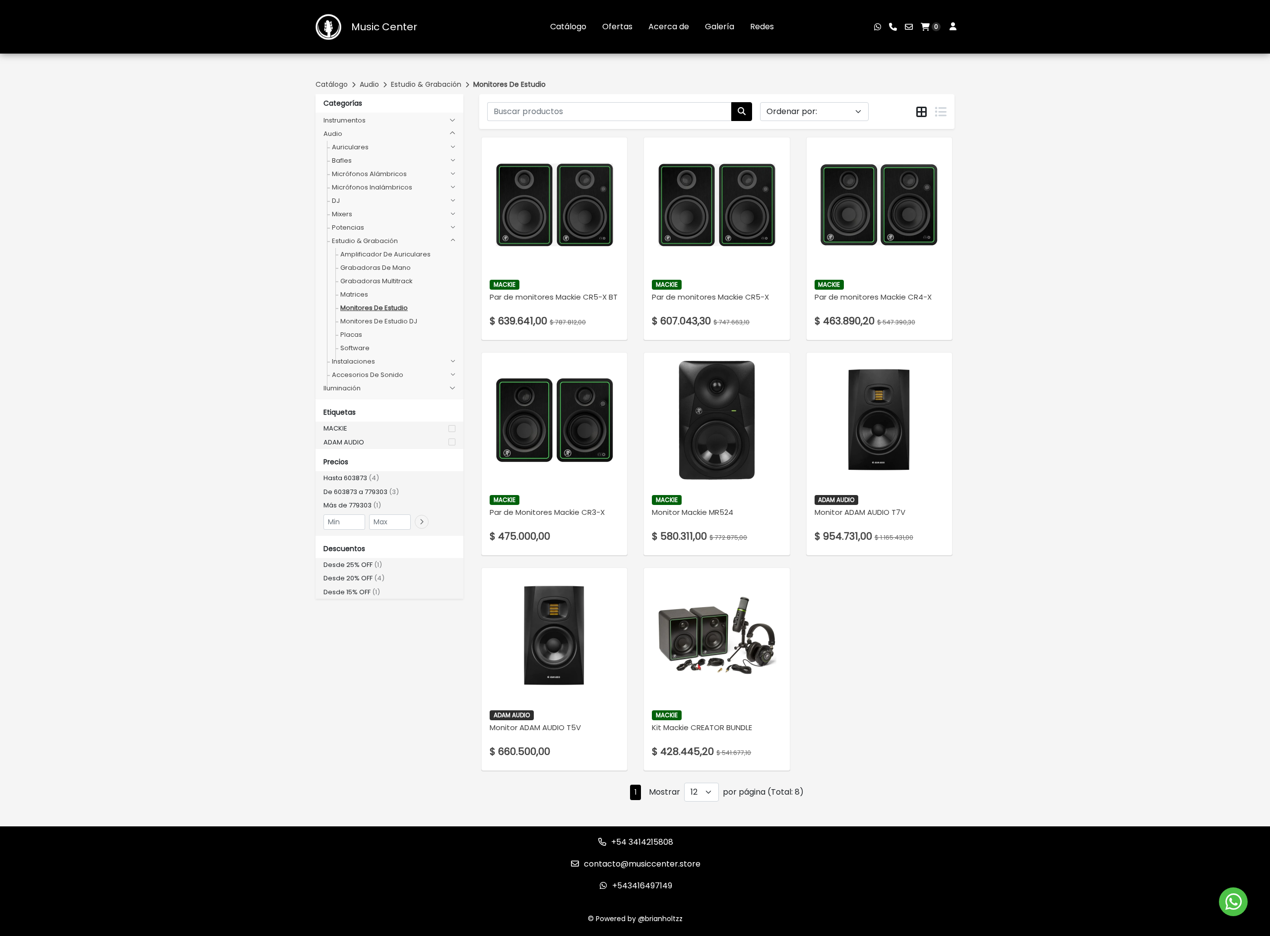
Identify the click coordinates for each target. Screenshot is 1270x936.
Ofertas (617, 26)
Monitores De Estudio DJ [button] (378, 321)
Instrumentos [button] (344, 120)
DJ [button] (336, 200)
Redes (762, 26)
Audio (369, 84)
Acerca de (668, 26)
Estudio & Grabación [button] (365, 241)
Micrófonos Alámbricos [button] (369, 174)
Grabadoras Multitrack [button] (376, 281)
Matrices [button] (354, 294)
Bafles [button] (342, 160)
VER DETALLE (540, 252)
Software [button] (355, 348)
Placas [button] (351, 334)
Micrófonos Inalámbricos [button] (372, 187)
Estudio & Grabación (426, 84)
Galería (719, 26)
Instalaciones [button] (353, 361)
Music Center (384, 27)
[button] (389, 429)
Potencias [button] (348, 227)
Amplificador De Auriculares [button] (385, 254)
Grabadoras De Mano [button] (375, 267)
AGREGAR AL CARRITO (554, 226)
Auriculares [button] (350, 147)
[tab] (921, 112)
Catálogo (568, 26)
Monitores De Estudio (509, 84)
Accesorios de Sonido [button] (367, 374)
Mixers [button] (342, 214)
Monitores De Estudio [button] (374, 307)
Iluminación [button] (342, 388)
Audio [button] (332, 133)
